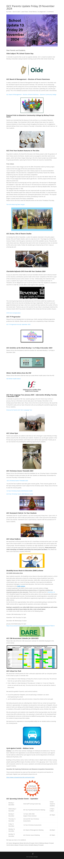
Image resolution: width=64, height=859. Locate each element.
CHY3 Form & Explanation (13, 313)
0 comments (50, 11)
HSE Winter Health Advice (13, 378)
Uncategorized (41, 11)
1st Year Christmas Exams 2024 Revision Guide (19, 491)
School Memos (33, 11)
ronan (9, 11)
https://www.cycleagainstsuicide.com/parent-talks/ (20, 777)
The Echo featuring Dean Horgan (15, 204)
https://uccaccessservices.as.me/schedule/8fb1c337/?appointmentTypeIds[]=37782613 (30, 626)
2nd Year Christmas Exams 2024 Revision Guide (19, 494)
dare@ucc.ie (51, 592)
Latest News (24, 11)
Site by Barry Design (32, 856)
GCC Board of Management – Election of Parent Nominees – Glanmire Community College (31, 94)
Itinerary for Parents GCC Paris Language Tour (19, 410)
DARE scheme (21, 586)
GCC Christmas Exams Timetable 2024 (17, 480)
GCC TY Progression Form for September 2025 (18, 324)
